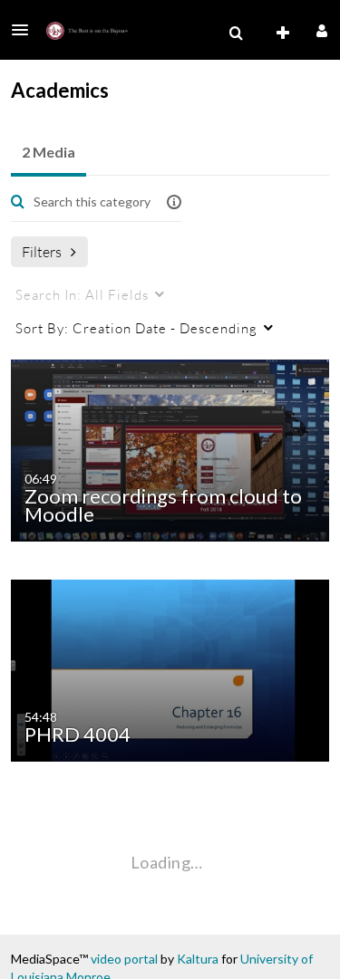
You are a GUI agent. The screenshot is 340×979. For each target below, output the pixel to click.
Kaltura (198, 958)
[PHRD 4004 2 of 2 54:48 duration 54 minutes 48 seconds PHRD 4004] (173, 669)
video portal (124, 958)
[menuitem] (236, 33)
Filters (42, 251)
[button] (25, 30)
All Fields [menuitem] (82, 294)
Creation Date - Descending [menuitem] (136, 328)
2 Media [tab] (48, 151)
